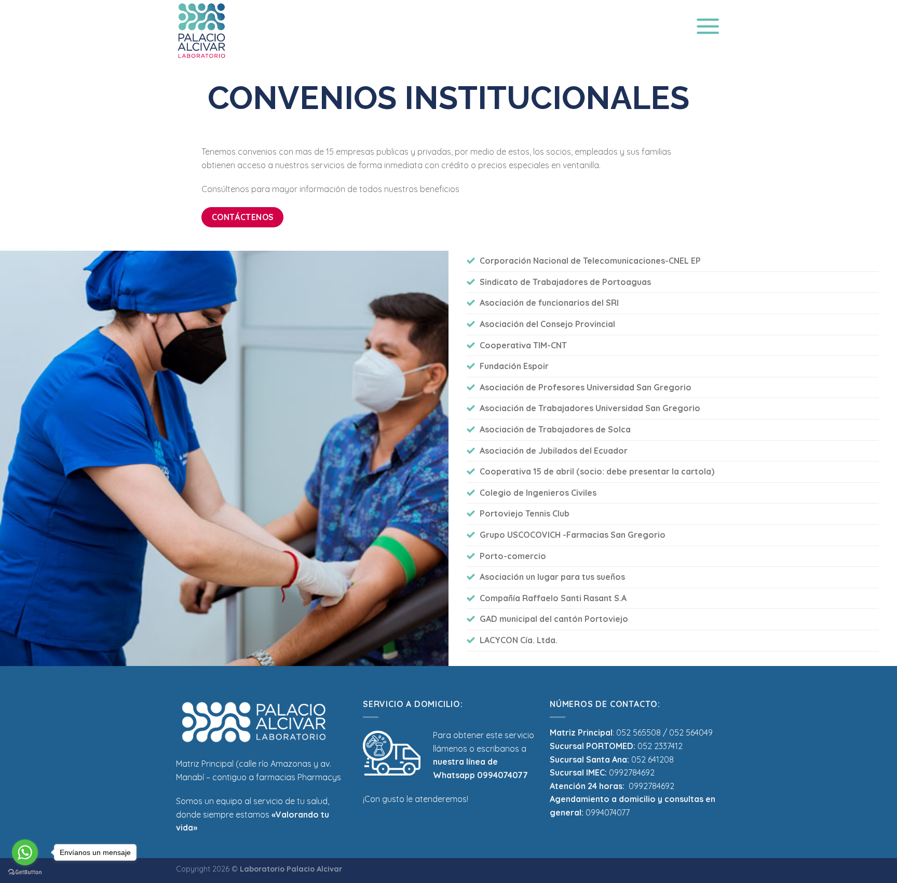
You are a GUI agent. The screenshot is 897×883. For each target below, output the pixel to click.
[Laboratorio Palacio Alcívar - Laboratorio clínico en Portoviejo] (215, 30)
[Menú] (708, 26)
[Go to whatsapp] (25, 852)
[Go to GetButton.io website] (25, 872)
